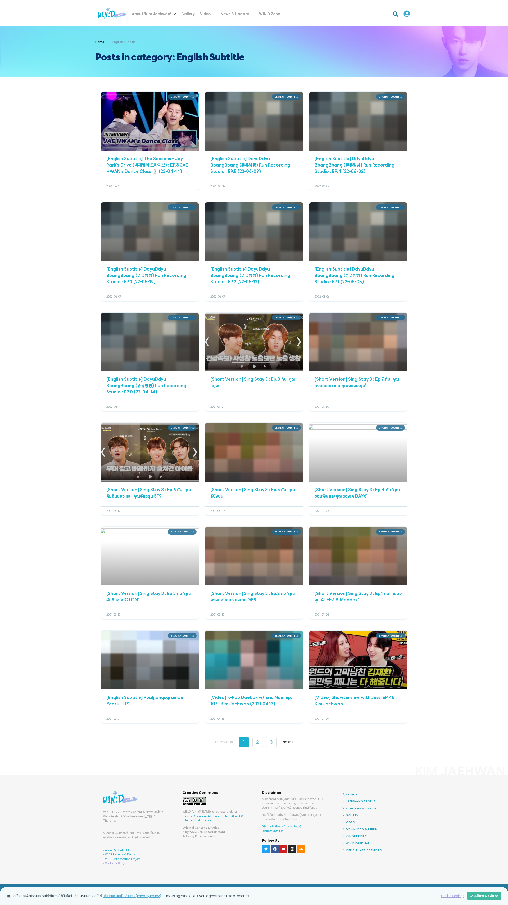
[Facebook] (275, 849)
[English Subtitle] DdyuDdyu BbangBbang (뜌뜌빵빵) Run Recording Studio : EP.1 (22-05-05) (354, 275)
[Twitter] (266, 849)
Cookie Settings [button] (115, 863)
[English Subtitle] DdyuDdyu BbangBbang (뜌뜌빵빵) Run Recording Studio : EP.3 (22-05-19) (146, 275)
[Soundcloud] (301, 849)
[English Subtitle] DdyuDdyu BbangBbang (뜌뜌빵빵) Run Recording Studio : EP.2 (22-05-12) (250, 275)
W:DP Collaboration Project (122, 859)
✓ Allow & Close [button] (484, 896)
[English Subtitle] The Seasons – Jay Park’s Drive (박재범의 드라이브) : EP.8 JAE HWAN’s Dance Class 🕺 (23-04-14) (147, 165)
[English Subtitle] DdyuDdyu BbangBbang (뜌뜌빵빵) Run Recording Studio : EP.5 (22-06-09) (250, 165)
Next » (288, 742)
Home (99, 42)
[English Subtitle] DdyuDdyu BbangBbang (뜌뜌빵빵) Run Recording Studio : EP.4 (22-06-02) (354, 165)
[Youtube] (283, 849)
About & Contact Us (118, 850)
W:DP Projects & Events (120, 854)
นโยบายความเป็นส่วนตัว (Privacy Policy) (132, 896)
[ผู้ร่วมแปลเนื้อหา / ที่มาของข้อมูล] (281, 826)
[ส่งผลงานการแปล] (273, 831)
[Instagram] (292, 849)
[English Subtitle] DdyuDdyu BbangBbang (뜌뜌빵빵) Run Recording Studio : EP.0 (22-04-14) (146, 386)
